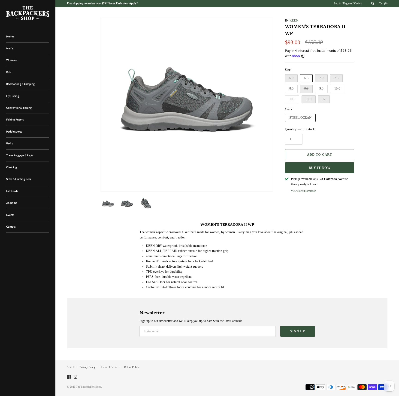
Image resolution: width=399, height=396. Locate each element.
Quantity (300, 129)
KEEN (294, 20)
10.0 (337, 88)
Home (10, 36)
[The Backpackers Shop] (27, 13)
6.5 (306, 78)
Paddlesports (14, 131)
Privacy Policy (87, 367)
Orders (358, 3)
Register (347, 3)
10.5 (292, 99)
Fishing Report (15, 119)
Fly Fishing (12, 96)
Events (10, 215)
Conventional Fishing (19, 107)
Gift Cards (12, 191)
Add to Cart (319, 154)
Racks (9, 143)
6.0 (291, 78)
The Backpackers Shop (88, 386)
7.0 (321, 78)
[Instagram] (75, 377)
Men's (9, 48)
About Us (11, 202)
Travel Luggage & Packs (19, 155)
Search (70, 367)
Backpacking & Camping (20, 84)
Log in (337, 3)
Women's (11, 60)
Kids (8, 72)
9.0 (306, 88)
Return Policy (131, 367)
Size (287, 69)
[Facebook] (69, 377)
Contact (10, 226)
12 (324, 99)
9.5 (321, 88)
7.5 (336, 78)
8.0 (291, 88)
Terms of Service (109, 367)
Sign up (297, 331)
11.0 (308, 99)
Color (288, 109)
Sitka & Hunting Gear (18, 179)
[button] (263, 105)
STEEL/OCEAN (300, 117)
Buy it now (320, 168)
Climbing (11, 167)
